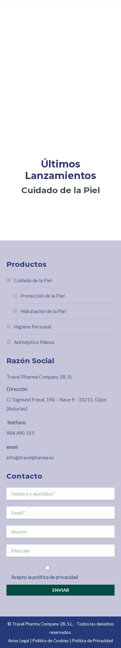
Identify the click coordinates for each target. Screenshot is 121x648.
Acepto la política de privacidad (44, 577)
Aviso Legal (18, 640)
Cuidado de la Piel (33, 280)
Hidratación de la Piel (43, 311)
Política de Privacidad (92, 640)
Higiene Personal (32, 326)
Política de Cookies (51, 640)
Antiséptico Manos (34, 342)
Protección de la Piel (42, 296)
